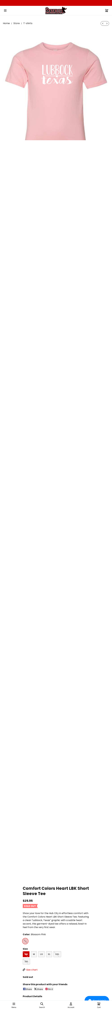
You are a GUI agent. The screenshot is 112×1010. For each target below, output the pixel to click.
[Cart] (107, 10)
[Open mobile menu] (5, 10)
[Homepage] (56, 10)
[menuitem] (103, 23)
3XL (26, 961)
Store (16, 23)
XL (49, 954)
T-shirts (27, 23)
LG (41, 954)
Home (6, 23)
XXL (57, 954)
